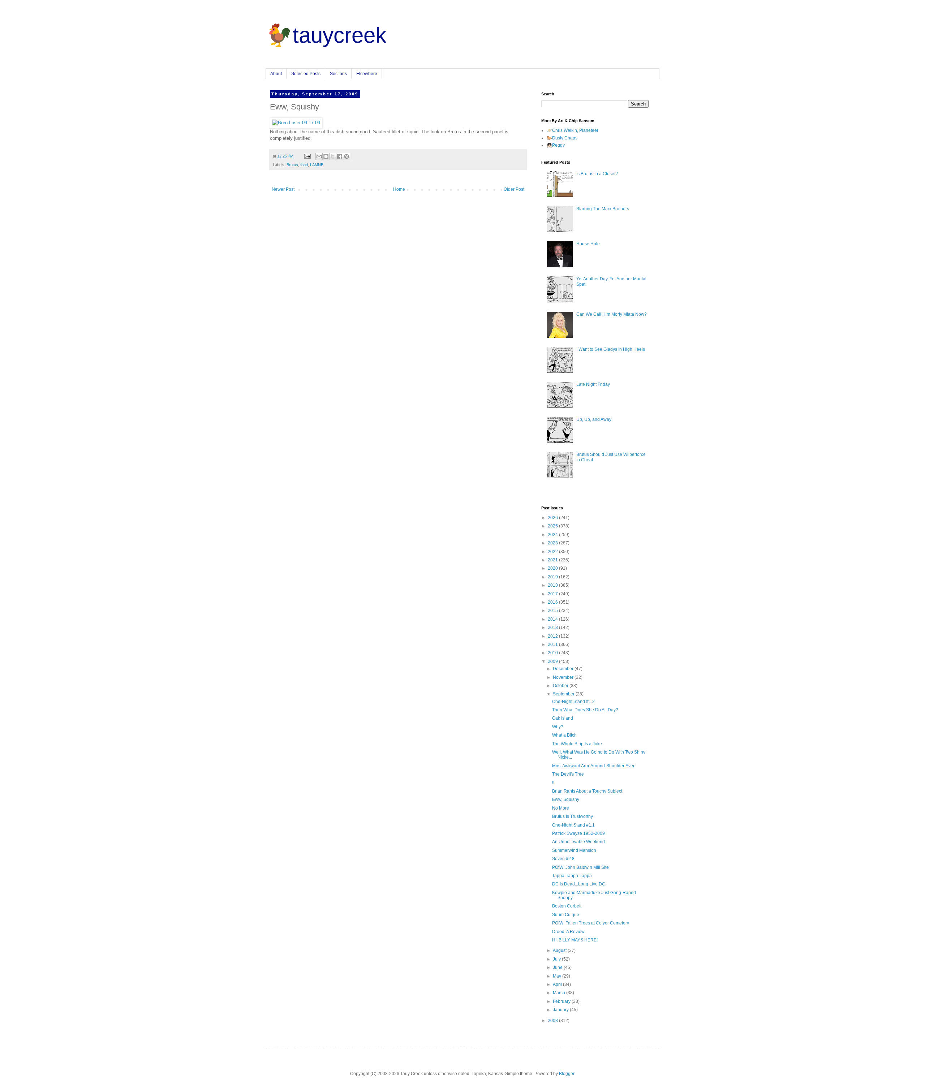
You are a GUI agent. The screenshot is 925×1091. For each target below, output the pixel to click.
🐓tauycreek (326, 35)
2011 (553, 644)
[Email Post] (307, 156)
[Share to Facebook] (339, 156)
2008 (553, 1020)
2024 (553, 534)
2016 (553, 602)
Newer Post (283, 189)
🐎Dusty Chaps (562, 138)
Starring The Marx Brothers (602, 208)
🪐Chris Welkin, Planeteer (572, 130)
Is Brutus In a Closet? (597, 173)
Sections (338, 73)
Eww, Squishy (565, 799)
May (557, 976)
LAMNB (316, 165)
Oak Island (562, 718)
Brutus (292, 165)
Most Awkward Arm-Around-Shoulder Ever (593, 765)
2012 (553, 636)
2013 (553, 627)
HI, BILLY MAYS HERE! (575, 940)
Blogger (566, 1073)
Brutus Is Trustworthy (572, 816)
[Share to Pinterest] (346, 156)
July (557, 959)
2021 (553, 559)
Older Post (514, 189)
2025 (553, 526)
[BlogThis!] (326, 156)
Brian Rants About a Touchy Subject (587, 791)
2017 (553, 593)
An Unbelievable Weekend (578, 841)
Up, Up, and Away (593, 419)
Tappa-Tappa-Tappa (572, 875)
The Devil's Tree (568, 774)
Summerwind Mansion (574, 850)
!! (553, 782)
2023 (553, 543)
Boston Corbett (566, 906)
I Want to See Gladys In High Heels (610, 349)
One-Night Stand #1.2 (573, 701)
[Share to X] (332, 156)
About (276, 73)
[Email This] (319, 156)
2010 (553, 652)
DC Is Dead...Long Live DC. (579, 884)
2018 (553, 585)
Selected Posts (305, 73)
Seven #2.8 (563, 858)
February (562, 1001)
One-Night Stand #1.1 (573, 825)
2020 (553, 568)
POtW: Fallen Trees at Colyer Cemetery (590, 923)
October (561, 685)
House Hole (588, 243)
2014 (553, 619)
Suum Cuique (565, 914)
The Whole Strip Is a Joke (577, 743)
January (561, 1009)
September (564, 694)
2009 (553, 661)
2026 (553, 517)
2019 (553, 576)
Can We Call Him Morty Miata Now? (611, 314)
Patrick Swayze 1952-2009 (578, 833)
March (559, 992)
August (560, 950)
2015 (553, 610)
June (558, 967)
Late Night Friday (593, 384)
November (564, 677)
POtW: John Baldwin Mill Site (580, 867)
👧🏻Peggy (556, 145)
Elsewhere (366, 73)
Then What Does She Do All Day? (585, 709)
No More (560, 808)
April (558, 984)
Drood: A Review (568, 931)
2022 (553, 551)
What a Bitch (564, 735)
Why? (557, 726)
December (564, 668)
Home (399, 189)
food (304, 165)
